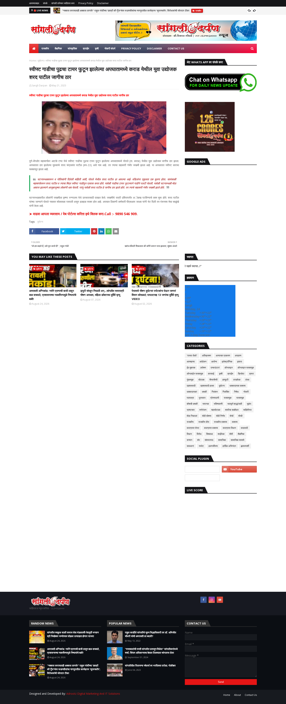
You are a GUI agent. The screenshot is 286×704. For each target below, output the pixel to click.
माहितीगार (247, 409)
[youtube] (239, 469)
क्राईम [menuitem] (86, 48)
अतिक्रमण (206, 355)
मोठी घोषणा (206, 415)
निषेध (236, 391)
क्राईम (230, 373)
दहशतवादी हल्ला (207, 385)
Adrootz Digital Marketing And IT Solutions (93, 693)
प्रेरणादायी (214, 397)
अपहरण (238, 355)
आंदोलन (203, 361)
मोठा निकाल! (192, 415)
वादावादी (244, 428)
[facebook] (203, 600)
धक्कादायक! (192, 391)
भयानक (206, 403)
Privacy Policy (85, 3)
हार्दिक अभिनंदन (229, 446)
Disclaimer (103, 3)
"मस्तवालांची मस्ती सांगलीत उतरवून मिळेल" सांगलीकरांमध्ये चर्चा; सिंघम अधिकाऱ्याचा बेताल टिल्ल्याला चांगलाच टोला (151, 651)
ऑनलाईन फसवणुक (195, 373)
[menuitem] (34, 48)
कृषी (221, 373)
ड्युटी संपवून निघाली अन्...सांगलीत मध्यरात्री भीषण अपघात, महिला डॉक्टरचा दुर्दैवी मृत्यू (102, 293)
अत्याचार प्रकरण (223, 355)
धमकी (204, 391)
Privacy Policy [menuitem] (131, 48)
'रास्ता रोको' (192, 355)
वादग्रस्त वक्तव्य (211, 428)
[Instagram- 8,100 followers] (202, 469)
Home (32, 60)
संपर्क (45, 3)
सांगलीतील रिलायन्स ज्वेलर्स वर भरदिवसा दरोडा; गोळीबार (150, 665)
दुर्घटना (41, 60)
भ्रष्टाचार (191, 409)
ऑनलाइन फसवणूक (246, 367)
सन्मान (189, 440)
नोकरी (246, 391)
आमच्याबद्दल (34, 3)
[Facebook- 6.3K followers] (202, 477)
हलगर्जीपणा (213, 446)
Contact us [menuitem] (176, 48)
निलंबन (215, 391)
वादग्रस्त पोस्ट (193, 428)
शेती (231, 434)
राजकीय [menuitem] (45, 48)
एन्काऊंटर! (215, 367)
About (237, 695)
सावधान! (190, 446)
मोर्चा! (240, 415)
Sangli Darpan (39, 85)
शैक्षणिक (241, 434)
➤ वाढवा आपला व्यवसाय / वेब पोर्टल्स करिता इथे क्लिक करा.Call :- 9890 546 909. (83, 213)
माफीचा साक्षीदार (232, 409)
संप (198, 440)
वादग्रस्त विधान (229, 428)
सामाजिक (222, 440)
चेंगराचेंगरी (213, 379)
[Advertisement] (221, 208)
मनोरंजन (202, 409)
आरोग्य (214, 361)
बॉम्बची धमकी (192, 403)
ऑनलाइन (229, 367)
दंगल (247, 379)
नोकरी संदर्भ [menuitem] (109, 48)
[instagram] (212, 600)
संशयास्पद (209, 440)
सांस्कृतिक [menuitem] (72, 48)
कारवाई (211, 373)
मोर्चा (231, 415)
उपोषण (203, 367)
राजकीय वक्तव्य (220, 421)
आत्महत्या (191, 361)
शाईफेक (221, 434)
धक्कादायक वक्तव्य (238, 385)
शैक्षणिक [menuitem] (58, 48)
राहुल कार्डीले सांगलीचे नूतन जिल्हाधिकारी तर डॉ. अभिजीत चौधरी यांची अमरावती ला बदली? (150, 634)
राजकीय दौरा (203, 421)
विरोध (199, 434)
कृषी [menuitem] (97, 48)
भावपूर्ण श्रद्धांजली (234, 403)
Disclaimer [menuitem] (154, 48)
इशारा (239, 361)
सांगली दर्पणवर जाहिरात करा (63, 3)
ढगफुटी (225, 379)
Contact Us (251, 695)
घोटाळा (201, 379)
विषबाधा (209, 434)
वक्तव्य (235, 421)
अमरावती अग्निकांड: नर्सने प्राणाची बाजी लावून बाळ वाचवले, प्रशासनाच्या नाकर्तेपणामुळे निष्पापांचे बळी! (52, 295)
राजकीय (190, 421)
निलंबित (226, 391)
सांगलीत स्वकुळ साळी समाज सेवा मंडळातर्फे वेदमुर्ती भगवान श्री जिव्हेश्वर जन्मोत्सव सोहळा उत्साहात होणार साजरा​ (73, 634)
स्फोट (201, 446)
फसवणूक (240, 397)
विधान (189, 434)
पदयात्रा (190, 397)
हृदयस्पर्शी (245, 446)
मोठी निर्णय (220, 415)
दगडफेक (236, 379)
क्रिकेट (241, 373)
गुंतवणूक (190, 379)
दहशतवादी (191, 385)
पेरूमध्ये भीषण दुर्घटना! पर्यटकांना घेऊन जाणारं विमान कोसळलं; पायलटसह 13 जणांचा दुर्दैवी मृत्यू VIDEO (155, 295)
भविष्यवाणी (218, 403)
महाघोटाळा (215, 409)
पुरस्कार (202, 397)
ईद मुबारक (191, 367)
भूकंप (249, 403)
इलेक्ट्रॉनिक (227, 361)
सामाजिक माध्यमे (237, 440)
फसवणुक (228, 397)
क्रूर (251, 373)
